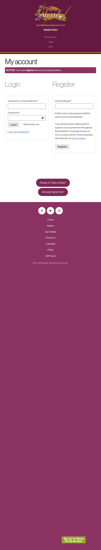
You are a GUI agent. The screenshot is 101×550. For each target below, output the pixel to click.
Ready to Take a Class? (53, 182)
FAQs (50, 250)
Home (50, 219)
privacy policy (79, 138)
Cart (50, 47)
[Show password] (42, 117)
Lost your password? (18, 132)
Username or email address (27, 101)
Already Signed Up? (53, 192)
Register (62, 146)
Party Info (51, 238)
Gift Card (50, 256)
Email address (68, 101)
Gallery (50, 226)
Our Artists (50, 232)
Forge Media (41, 263)
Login (50, 42)
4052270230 (50, 30)
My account (51, 37)
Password (18, 112)
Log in (13, 124)
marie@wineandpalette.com (50, 25)
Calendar (50, 244)
